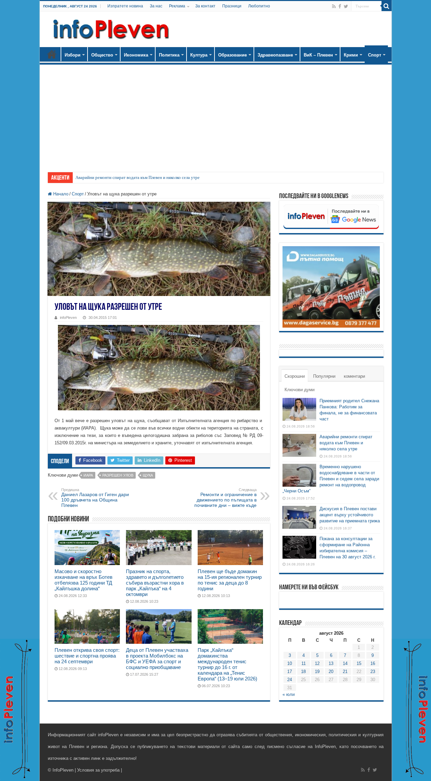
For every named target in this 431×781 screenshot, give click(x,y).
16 (372, 663)
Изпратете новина (125, 6)
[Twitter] (346, 6)
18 (303, 671)
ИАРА (88, 475)
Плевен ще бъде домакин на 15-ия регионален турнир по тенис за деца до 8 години (230, 579)
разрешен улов (117, 475)
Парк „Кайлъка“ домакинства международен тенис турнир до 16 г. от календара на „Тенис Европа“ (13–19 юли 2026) (227, 664)
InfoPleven (63, 770)
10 (289, 663)
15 (359, 663)
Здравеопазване (275, 55)
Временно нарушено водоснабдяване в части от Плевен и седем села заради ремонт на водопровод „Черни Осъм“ (331, 478)
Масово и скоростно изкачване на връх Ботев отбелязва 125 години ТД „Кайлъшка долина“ (83, 579)
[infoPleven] (109, 28)
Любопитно (259, 6)
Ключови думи (299, 389)
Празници (231, 6)
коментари (354, 376)
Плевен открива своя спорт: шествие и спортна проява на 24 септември (87, 655)
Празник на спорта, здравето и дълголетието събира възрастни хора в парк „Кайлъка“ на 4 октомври (155, 582)
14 (345, 663)
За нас (156, 6)
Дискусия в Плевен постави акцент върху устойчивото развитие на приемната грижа (350, 514)
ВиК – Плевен (318, 55)
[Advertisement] (216, 115)
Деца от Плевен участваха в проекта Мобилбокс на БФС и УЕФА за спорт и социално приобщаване (157, 658)
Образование (232, 55)
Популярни (324, 376)
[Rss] (333, 6)
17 (289, 671)
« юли (289, 694)
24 (289, 679)
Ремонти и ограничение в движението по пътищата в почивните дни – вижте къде (225, 498)
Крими (351, 55)
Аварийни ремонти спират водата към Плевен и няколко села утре (137, 177)
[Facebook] (340, 6)
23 (372, 671)
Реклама (177, 6)
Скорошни (295, 376)
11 (303, 663)
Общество (102, 55)
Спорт (374, 55)
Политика (169, 55)
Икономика (136, 55)
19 (317, 671)
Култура (198, 55)
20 (331, 671)
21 (345, 671)
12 (317, 663)
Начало (52, 54)
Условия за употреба (98, 770)
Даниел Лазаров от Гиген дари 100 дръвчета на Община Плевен (95, 498)
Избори (72, 55)
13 (331, 663)
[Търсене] (387, 6)
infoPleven (68, 317)
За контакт (205, 6)
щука (148, 475)
